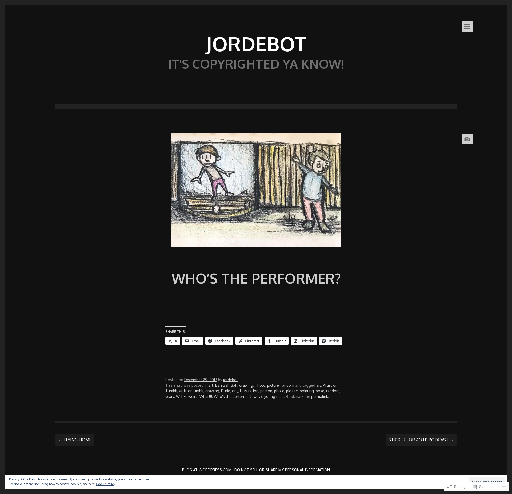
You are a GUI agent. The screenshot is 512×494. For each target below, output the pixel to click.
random (287, 385)
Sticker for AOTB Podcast (421, 439)
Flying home (74, 439)
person (266, 391)
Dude (225, 391)
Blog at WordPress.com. (207, 470)
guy (235, 391)
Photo (260, 385)
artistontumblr (191, 391)
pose (320, 391)
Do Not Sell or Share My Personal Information (282, 470)
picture (273, 385)
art (211, 385)
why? (258, 396)
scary (169, 396)
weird (193, 396)
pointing (307, 391)
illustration (249, 391)
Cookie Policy (105, 484)
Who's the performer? (233, 396)
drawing (246, 385)
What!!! (205, 396)
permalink (319, 396)
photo (279, 391)
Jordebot (256, 43)
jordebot (230, 379)
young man (274, 396)
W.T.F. (181, 396)
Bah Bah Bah (226, 385)
